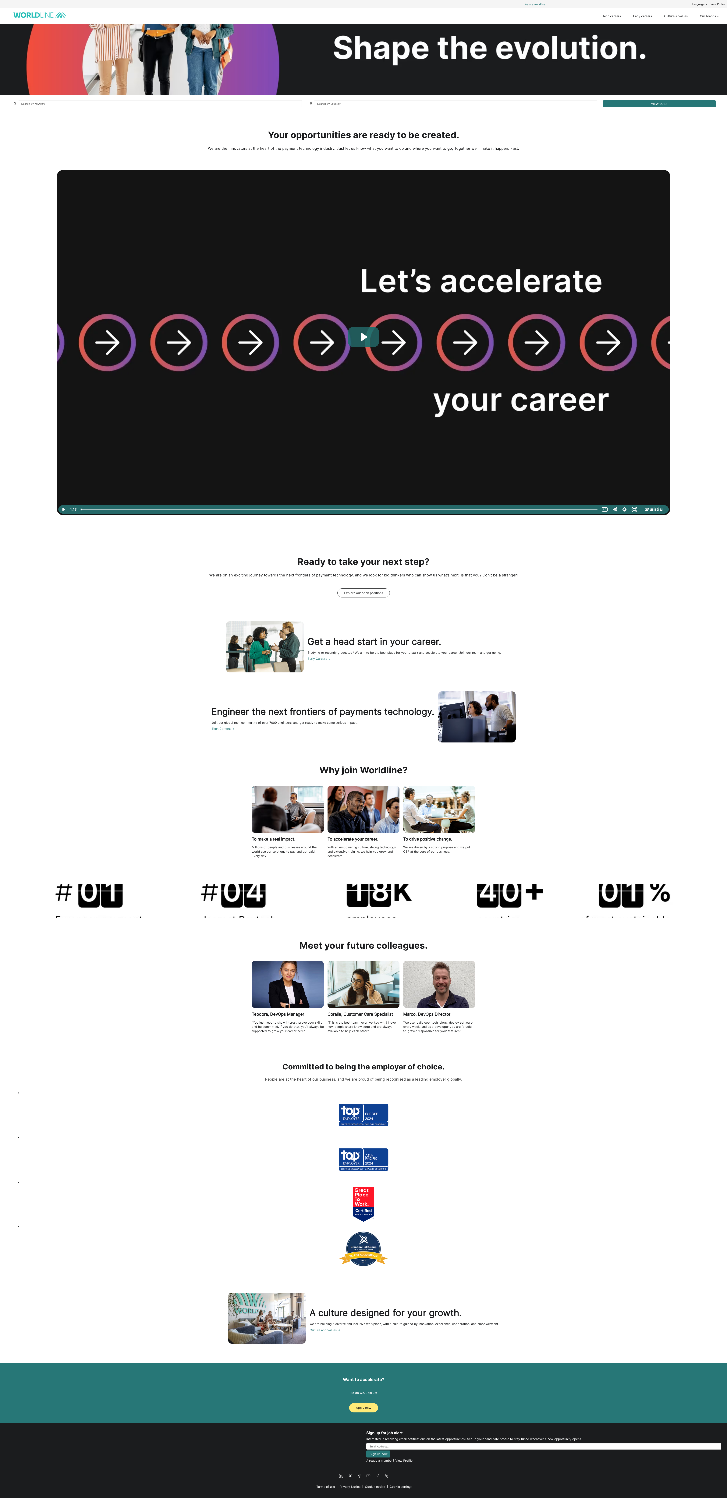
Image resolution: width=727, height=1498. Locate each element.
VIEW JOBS (659, 104)
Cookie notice (375, 1487)
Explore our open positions (363, 593)
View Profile (718, 4)
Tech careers (611, 16)
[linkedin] (341, 1475)
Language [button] (698, 4)
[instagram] (377, 1475)
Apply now (363, 1408)
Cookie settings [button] (401, 1487)
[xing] (387, 1475)
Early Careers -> (319, 658)
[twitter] (350, 1475)
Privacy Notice (349, 1487)
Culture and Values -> (325, 1330)
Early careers (642, 16)
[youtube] (368, 1475)
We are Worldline (535, 4)
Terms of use (325, 1487)
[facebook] (359, 1475)
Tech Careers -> (223, 729)
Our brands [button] (708, 16)
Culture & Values (676, 16)
